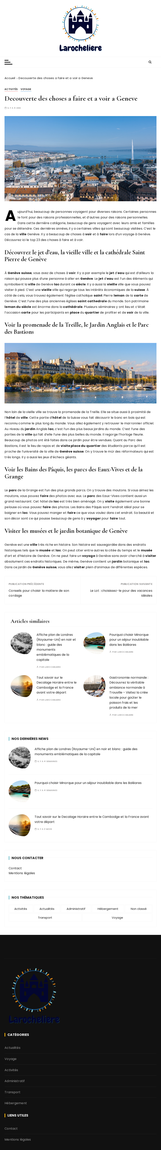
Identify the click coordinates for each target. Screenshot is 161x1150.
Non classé (139, 909)
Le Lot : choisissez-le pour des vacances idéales (121, 593)
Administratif (76, 909)
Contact (15, 868)
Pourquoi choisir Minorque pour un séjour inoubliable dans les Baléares (129, 639)
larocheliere (53, 667)
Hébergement (108, 909)
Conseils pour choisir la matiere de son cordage (39, 593)
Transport (45, 917)
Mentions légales (22, 873)
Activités (11, 89)
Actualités (46, 909)
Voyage (26, 89)
